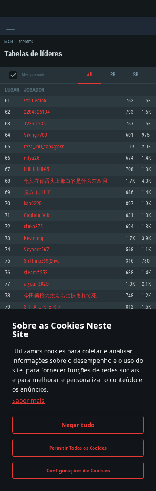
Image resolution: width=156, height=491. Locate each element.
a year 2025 (36, 284)
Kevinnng (33, 238)
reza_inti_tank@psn (44, 147)
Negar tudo (78, 425)
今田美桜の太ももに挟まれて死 (60, 295)
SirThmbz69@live (42, 261)
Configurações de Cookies (78, 470)
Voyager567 (36, 249)
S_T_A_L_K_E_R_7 (42, 307)
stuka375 (33, 226)
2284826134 (37, 112)
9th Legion (35, 101)
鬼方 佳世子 (37, 192)
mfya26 (31, 158)
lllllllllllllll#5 (36, 169)
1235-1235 (35, 124)
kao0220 (33, 203)
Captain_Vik (36, 215)
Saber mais (28, 400)
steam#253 (36, 272)
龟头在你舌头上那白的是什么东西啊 (65, 181)
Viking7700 (35, 135)
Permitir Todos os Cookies (78, 448)
